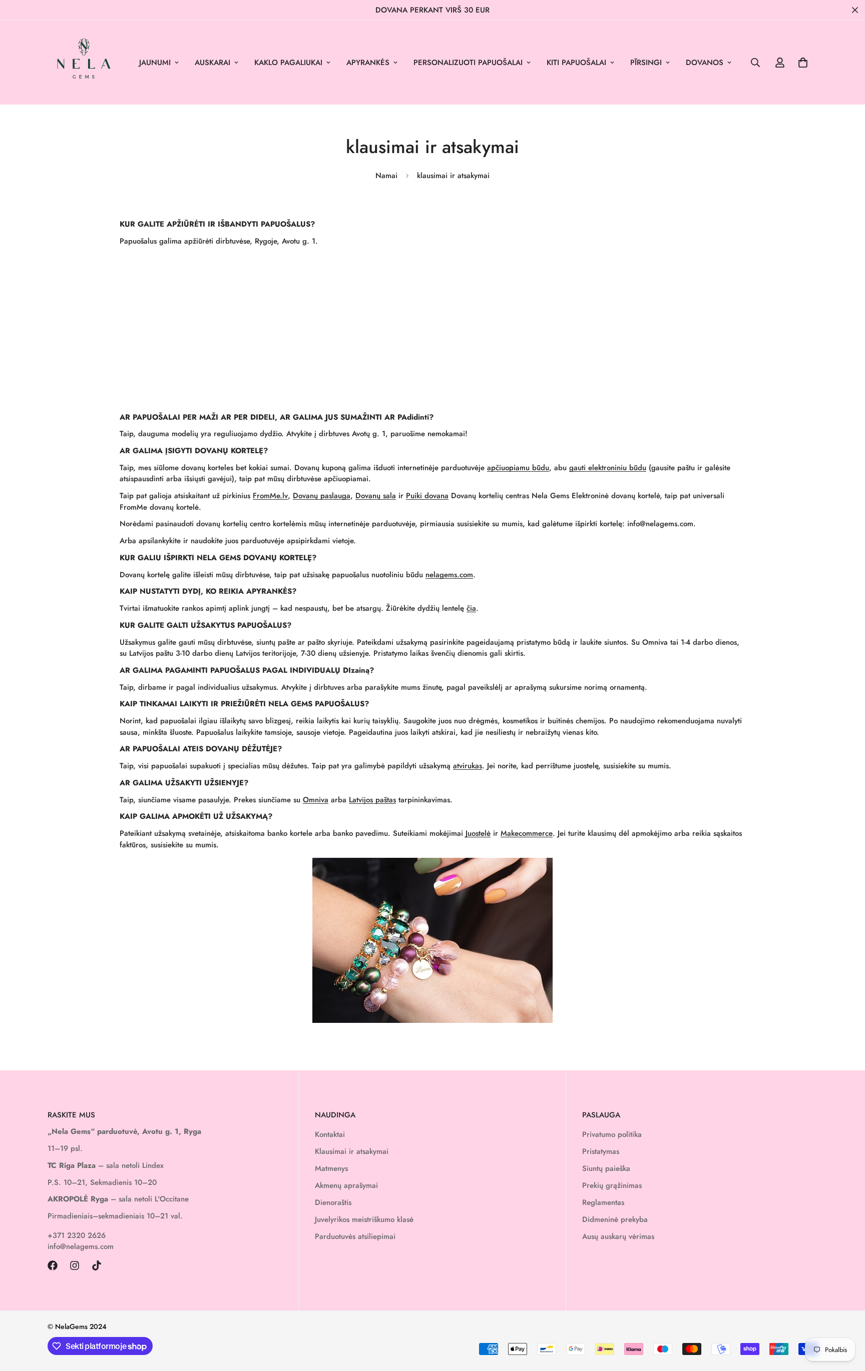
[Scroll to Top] (845, 1316)
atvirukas (467, 765)
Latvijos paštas (372, 799)
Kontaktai (330, 1134)
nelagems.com (449, 574)
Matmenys (331, 1168)
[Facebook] (53, 1265)
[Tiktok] (97, 1265)
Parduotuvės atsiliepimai (355, 1236)
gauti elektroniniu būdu (607, 467)
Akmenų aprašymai (346, 1185)
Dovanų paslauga (321, 495)
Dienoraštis (333, 1202)
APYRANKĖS (367, 62)
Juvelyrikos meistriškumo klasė (364, 1219)
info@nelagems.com (81, 1246)
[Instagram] (75, 1265)
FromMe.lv (270, 495)
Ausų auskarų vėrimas (618, 1236)
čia (471, 608)
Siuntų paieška (606, 1168)
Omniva (315, 799)
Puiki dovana (427, 495)
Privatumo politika (612, 1134)
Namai (386, 175)
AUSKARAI (212, 62)
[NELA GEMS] (84, 63)
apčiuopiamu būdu (518, 467)
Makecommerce (527, 833)
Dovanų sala (375, 495)
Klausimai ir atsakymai (351, 1151)
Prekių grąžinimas (612, 1185)
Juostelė (478, 833)
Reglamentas (603, 1202)
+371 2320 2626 (77, 1235)
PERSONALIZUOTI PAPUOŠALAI (468, 62)
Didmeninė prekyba (615, 1219)
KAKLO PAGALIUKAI (288, 62)
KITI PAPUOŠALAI (576, 62)
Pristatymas (600, 1151)
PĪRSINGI (646, 62)
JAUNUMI (155, 62)
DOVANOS (704, 62)
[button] (802, 62)
